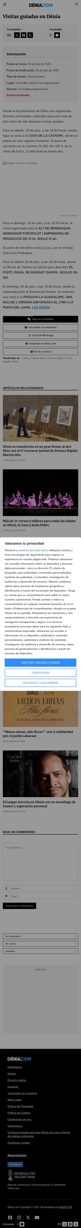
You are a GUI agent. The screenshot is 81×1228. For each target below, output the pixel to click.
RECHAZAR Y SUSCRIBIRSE (40, 682)
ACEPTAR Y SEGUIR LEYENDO (40, 662)
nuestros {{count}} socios (33, 550)
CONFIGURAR (40, 672)
